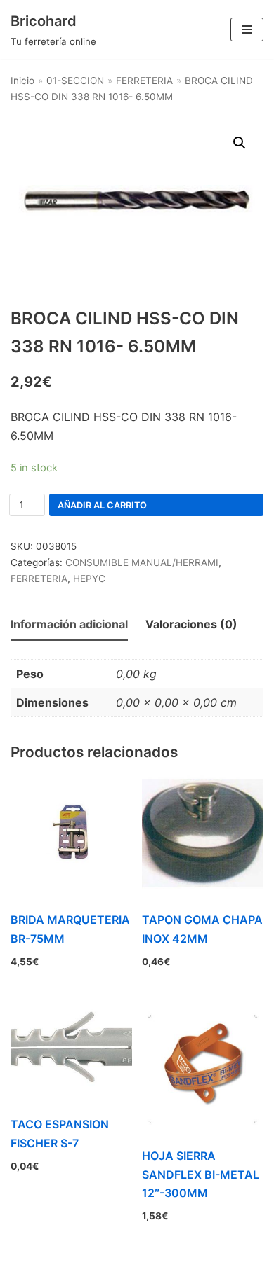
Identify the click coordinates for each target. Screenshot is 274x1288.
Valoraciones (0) (191, 624)
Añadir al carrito (102, 505)
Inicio (22, 80)
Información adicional (69, 624)
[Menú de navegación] (246, 29)
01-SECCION (75, 80)
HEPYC (89, 578)
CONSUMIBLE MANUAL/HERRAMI (141, 562)
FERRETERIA (144, 80)
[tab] (69, 625)
